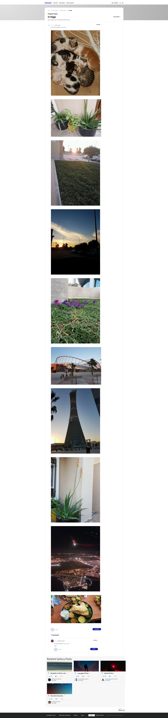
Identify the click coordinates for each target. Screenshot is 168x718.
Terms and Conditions (64, 715)
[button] (99, 24)
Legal (82, 715)
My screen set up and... (57, 696)
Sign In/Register (115, 2)
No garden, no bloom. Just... (58, 673)
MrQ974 (53, 701)
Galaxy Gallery (62, 2)
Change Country (99, 715)
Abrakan (80, 679)
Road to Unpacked (70, 2)
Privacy (76, 715)
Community (55, 2)
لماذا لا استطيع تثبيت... (83, 673)
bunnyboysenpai (108, 679)
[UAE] (48, 3)
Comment (97, 629)
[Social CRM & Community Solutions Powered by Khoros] (121, 709)
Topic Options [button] (116, 16)
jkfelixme (53, 679)
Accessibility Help (51, 715)
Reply (94, 649)
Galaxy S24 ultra (108, 673)
